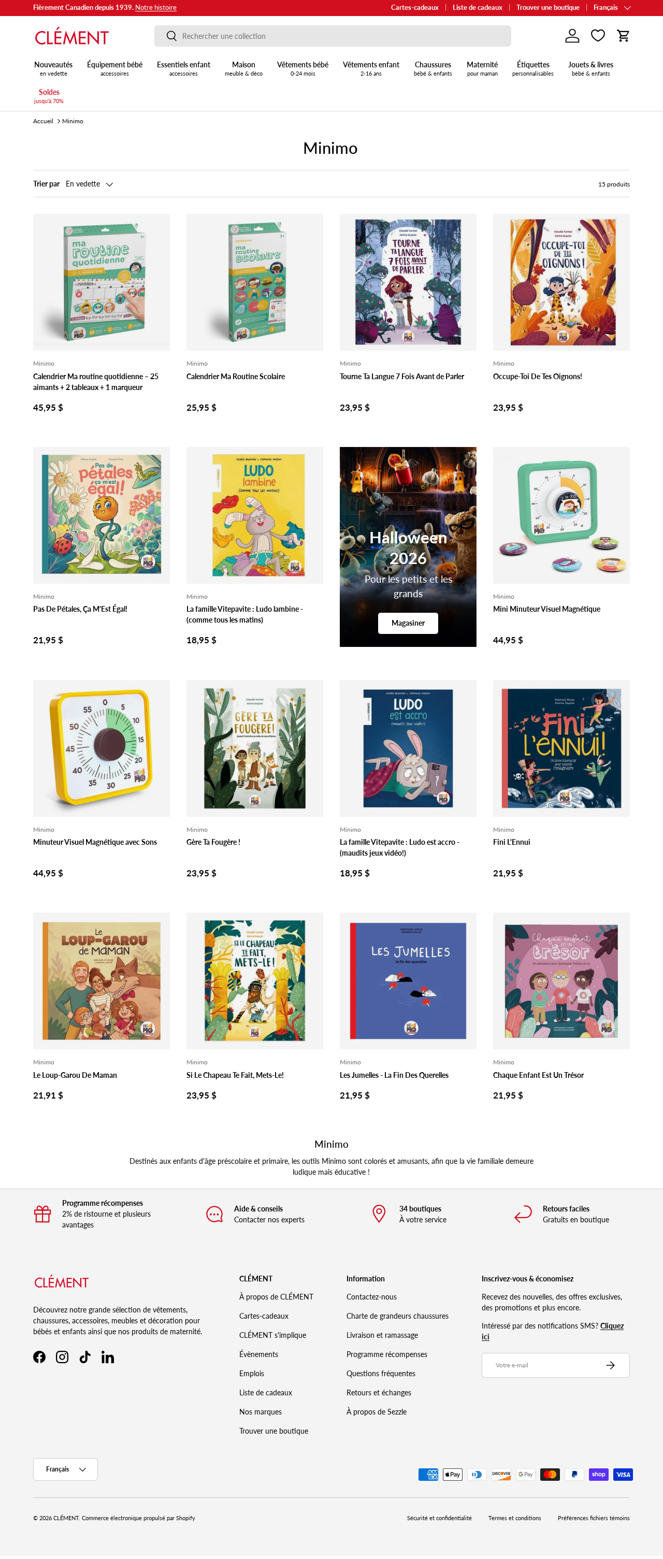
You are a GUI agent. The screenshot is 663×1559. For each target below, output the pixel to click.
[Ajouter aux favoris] (157, 226)
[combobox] (332, 36)
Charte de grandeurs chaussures (398, 1315)
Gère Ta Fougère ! (213, 842)
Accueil (43, 121)
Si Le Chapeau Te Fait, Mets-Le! (235, 1075)
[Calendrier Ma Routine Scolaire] (254, 282)
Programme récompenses (387, 1354)
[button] (623, 35)
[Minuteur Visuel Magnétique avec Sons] (101, 748)
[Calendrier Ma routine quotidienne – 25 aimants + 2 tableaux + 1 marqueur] (101, 282)
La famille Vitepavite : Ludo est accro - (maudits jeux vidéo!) (399, 847)
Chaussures (433, 68)
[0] (598, 35)
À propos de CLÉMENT (276, 1296)
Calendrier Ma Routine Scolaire (235, 376)
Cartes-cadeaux (415, 7)
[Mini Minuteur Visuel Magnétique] (561, 515)
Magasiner (408, 622)
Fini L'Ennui (511, 842)
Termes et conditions (514, 1518)
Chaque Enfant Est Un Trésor (538, 1075)
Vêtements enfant (371, 68)
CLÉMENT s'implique (272, 1335)
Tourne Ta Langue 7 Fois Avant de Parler (402, 376)
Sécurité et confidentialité (439, 1518)
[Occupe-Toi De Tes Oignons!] (561, 282)
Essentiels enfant (183, 68)
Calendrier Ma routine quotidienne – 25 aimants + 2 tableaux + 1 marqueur (95, 382)
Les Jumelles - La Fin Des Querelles (394, 1075)
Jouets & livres (590, 68)
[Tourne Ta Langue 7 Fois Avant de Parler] (408, 282)
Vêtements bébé (302, 68)
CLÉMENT (66, 1518)
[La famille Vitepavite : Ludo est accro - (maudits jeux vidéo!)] (408, 748)
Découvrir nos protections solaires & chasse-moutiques (175, 7)
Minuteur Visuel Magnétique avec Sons (95, 842)
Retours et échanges (379, 1392)
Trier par (46, 183)
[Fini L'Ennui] (561, 748)
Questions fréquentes (381, 1373)
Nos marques (260, 1411)
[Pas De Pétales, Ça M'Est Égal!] (101, 515)
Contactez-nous (372, 1296)
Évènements (258, 1354)
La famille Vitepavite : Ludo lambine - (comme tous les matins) (244, 614)
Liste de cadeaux (477, 7)
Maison (244, 68)
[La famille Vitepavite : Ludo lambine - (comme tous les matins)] (254, 515)
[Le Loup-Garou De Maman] (101, 981)
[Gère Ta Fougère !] (254, 748)
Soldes (49, 96)
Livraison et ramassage (382, 1335)
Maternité (482, 68)
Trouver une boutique (548, 7)
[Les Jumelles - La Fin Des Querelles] (408, 981)
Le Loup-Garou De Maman (75, 1075)
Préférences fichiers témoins (594, 1518)
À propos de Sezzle (377, 1411)
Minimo (72, 121)
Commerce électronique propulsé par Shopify (138, 1518)
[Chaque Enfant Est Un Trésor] (561, 981)
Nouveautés (53, 68)
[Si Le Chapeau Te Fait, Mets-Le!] (254, 981)
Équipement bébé (114, 68)
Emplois (251, 1373)
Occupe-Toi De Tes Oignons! (537, 376)
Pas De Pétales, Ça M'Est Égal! (80, 608)
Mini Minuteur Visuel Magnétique (546, 608)
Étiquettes (533, 68)
